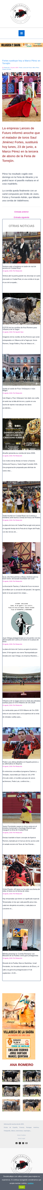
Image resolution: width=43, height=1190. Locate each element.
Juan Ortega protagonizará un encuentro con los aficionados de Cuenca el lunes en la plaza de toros (21, 639)
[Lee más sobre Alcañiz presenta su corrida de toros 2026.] (21, 434)
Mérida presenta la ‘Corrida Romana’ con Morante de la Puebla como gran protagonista (20, 955)
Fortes (20, 67)
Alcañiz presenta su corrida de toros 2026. (19, 453)
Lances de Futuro (27, 67)
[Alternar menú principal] (22, 33)
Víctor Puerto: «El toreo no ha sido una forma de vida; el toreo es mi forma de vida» (21, 890)
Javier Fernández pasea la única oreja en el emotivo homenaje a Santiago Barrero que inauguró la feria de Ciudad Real (20, 828)
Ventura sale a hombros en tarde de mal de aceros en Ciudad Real (19, 267)
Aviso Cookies (21, 1135)
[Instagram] (23, 1143)
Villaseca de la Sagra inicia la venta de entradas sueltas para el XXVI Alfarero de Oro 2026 (21, 702)
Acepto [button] (22, 1187)
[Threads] (20, 1143)
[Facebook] (17, 1143)
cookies (31, 1183)
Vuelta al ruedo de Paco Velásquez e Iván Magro (19, 389)
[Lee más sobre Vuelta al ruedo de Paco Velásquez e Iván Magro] (21, 369)
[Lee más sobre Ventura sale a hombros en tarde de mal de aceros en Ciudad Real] (21, 247)
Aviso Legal (21, 1138)
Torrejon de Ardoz (6, 69)
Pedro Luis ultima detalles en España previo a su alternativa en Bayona (20, 763)
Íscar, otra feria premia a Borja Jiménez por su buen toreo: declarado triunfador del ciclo (20, 578)
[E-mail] (26, 1143)
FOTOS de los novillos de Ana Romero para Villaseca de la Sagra (20, 328)
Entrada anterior (21, 212)
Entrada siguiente (21, 217)
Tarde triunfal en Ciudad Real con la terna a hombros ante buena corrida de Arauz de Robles (21, 516)
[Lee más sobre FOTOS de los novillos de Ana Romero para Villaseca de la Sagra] (21, 308)
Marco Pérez (36, 67)
